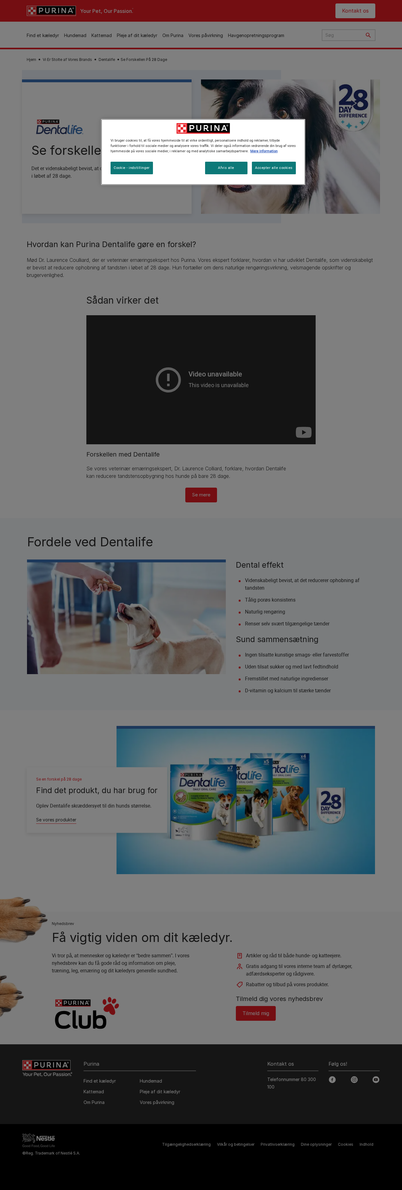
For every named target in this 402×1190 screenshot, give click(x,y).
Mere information (264, 151)
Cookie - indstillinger (132, 167)
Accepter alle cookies (274, 167)
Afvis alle (226, 167)
